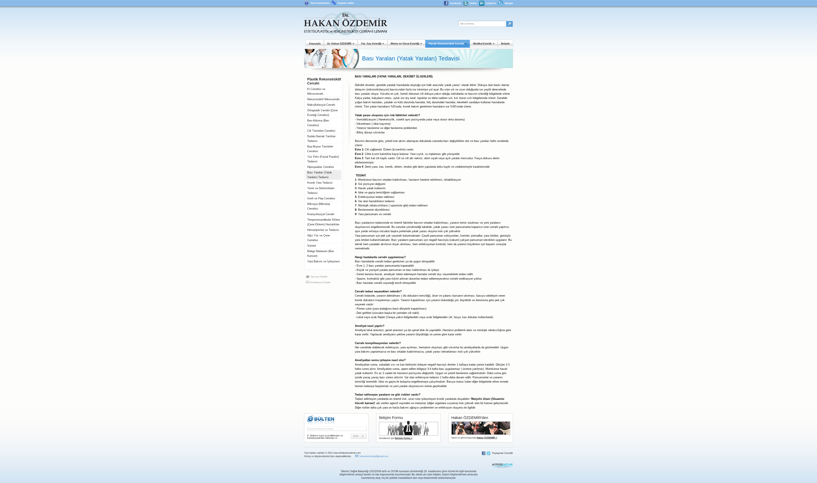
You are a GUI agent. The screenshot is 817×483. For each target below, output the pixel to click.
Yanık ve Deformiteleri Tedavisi (320, 190)
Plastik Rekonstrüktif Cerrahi (446, 43)
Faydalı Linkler (346, 3)
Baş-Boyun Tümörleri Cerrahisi (320, 149)
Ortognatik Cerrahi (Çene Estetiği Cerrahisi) (322, 113)
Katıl (355, 435)
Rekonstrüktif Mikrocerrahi (323, 99)
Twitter (473, 3)
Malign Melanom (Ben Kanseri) (320, 253)
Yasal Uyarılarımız (320, 3)
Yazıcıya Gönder (319, 276)
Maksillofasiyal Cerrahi (321, 104)
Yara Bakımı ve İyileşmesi (323, 261)
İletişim (509, 3)
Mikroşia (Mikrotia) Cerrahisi (318, 206)
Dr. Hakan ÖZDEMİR (339, 43)
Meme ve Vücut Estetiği (405, 43)
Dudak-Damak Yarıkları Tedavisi (321, 139)
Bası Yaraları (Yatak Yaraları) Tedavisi (319, 175)
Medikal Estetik (482, 43)
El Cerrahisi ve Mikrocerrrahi (316, 91)
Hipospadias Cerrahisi (320, 167)
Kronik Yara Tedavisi (320, 182)
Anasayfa (315, 43)
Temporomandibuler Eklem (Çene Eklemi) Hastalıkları (323, 222)
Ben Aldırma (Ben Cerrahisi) (318, 123)
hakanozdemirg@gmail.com (374, 456)
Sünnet (311, 245)
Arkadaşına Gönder (320, 282)
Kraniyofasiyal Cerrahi (320, 214)
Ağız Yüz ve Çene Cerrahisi (318, 238)
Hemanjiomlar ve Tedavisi (323, 229)
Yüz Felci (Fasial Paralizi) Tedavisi (323, 159)
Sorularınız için (395, 438)
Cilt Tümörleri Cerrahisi (321, 130)
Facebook (455, 3)
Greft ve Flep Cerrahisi (321, 198)
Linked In (491, 3)
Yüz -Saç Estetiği (371, 43)
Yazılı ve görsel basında (474, 438)
